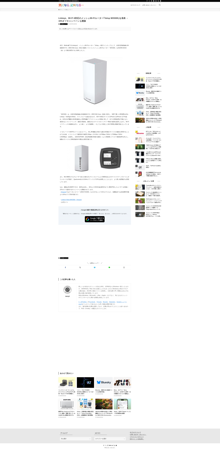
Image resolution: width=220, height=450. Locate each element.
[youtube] (154, 1)
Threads (99, 302)
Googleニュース (122, 302)
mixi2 (80, 304)
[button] (65, 267)
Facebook (92, 302)
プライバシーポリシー (137, 437)
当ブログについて (135, 432)
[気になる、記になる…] (71, 5)
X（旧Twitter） (83, 302)
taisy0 (67, 296)
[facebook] (147, 1)
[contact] (160, 1)
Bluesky (105, 302)
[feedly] (156, 1)
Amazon (63, 192)
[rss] (158, 1)
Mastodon (112, 302)
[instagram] (151, 1)
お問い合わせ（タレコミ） (138, 434)
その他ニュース (63, 24)
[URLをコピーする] (124, 267)
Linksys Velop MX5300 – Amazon (71, 199)
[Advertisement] (94, 37)
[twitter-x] (149, 1)
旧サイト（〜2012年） (137, 439)
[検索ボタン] (160, 5)
